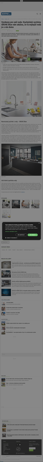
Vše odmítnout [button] (21, 234)
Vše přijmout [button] (33, 234)
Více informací (24, 229)
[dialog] (21, 231)
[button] (21, 231)
